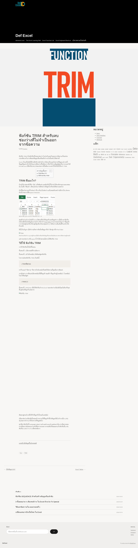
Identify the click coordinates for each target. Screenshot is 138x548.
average (99, 148)
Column (118, 149)
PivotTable (47, 222)
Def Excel (24, 35)
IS (125, 151)
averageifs (111, 148)
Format (103, 151)
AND (96, 148)
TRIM (25, 453)
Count (122, 148)
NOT (107, 154)
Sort (131, 154)
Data (135, 148)
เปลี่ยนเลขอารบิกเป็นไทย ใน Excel (28, 512)
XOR (104, 159)
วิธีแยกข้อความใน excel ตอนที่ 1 (27, 507)
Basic (98, 133)
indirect (115, 151)
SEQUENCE (128, 154)
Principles (114, 154)
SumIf (103, 157)
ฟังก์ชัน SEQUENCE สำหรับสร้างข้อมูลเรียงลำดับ (34, 496)
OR (109, 154)
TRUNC (133, 157)
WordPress (133, 543)
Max (99, 154)
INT (124, 151)
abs (94, 148)
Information (120, 151)
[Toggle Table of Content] (50, 171)
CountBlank (130, 148)
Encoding (98, 151)
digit (94, 151)
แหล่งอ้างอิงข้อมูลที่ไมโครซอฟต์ (28, 443)
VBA (102, 159)
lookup (135, 151)
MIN (105, 154)
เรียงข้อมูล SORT (10, 469)
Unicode (94, 159)
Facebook (133, 530)
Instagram (133, 532)
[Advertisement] (45, 20)
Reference (122, 154)
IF (111, 151)
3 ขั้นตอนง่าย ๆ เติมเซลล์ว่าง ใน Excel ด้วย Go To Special (37, 502)
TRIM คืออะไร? (42, 173)
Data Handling (101, 135)
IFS (113, 151)
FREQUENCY (108, 151)
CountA (125, 148)
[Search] (54, 531)
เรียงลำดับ (57, 164)
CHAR (114, 148)
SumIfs (106, 157)
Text (21, 453)
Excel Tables (79, 469)
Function (25, 149)
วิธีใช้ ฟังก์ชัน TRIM (43, 175)
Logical (129, 151)
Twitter (132, 534)
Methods (99, 140)
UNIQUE (98, 159)
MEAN (102, 154)
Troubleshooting (128, 157)
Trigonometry (118, 157)
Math (95, 154)
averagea (102, 148)
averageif (106, 148)
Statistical (97, 157)
